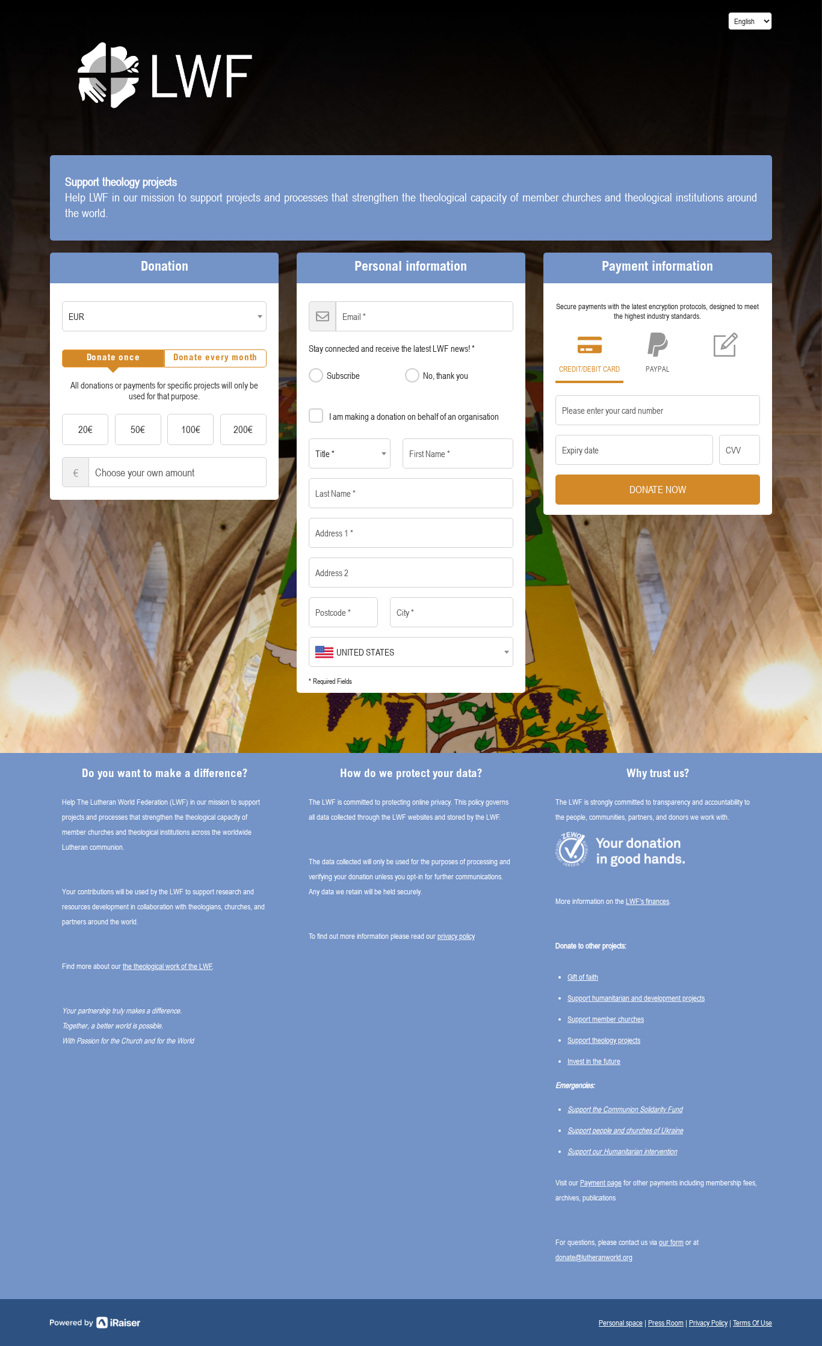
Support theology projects (603, 1040)
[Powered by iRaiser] (95, 1322)
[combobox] (164, 316)
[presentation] (113, 358)
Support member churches (605, 1019)
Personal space (621, 1322)
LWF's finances (647, 901)
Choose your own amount (75, 472)
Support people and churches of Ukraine (625, 1130)
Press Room (666, 1322)
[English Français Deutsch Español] (750, 21)
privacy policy (456, 936)
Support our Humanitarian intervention (622, 1151)
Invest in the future (593, 1061)
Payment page (601, 1182)
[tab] (113, 358)
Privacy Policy (708, 1322)
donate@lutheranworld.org (593, 1257)
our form (671, 1242)
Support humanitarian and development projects (636, 998)
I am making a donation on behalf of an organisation (414, 416)
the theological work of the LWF (167, 966)
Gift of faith (582, 977)
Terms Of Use (752, 1322)
